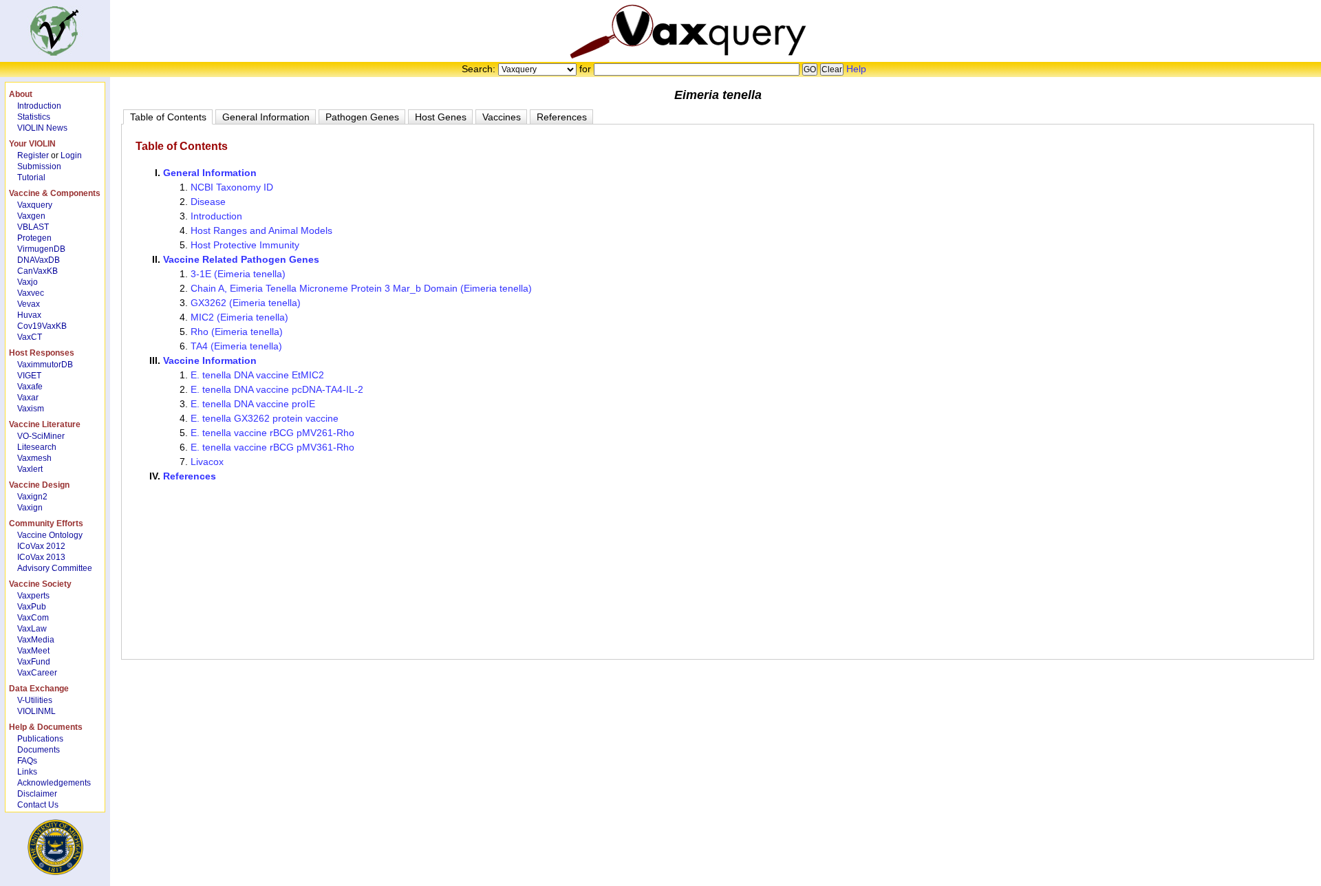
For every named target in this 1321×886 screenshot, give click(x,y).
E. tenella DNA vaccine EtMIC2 (257, 374)
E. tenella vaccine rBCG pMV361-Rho (272, 447)
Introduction (39, 106)
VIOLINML (36, 711)
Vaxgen (31, 216)
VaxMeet (33, 651)
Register (33, 155)
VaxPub (31, 607)
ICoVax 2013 (41, 557)
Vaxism (30, 408)
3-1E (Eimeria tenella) (238, 273)
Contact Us (37, 805)
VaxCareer (37, 673)
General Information (210, 172)
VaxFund (33, 662)
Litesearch (36, 447)
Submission (39, 166)
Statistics (33, 117)
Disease (208, 201)
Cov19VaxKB (42, 326)
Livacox (207, 461)
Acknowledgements (54, 783)
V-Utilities (34, 700)
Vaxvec (30, 293)
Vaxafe (30, 386)
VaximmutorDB (45, 364)
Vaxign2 (32, 496)
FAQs (27, 761)
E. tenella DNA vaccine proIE (253, 403)
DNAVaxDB (38, 260)
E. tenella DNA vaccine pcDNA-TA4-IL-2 (277, 389)
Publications (40, 739)
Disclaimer (37, 794)
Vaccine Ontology (50, 535)
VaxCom (33, 618)
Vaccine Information (210, 360)
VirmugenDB (41, 249)
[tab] (168, 116)
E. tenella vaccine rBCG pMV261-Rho (272, 432)
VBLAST (33, 227)
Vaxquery (34, 205)
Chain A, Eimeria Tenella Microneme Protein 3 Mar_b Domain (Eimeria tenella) (361, 288)
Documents (38, 750)
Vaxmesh (34, 458)
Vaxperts (33, 596)
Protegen (34, 238)
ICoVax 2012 (41, 546)
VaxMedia (35, 640)
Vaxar (28, 397)
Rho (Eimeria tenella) (237, 331)
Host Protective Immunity (245, 244)
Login (71, 155)
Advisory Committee (54, 568)
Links (27, 772)
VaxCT (29, 337)
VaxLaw (32, 629)
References (189, 476)
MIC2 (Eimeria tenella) (239, 317)
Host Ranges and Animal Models (261, 230)
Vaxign (30, 507)
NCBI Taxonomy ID (232, 187)
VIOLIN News (42, 128)
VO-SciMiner (41, 436)
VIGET (29, 375)
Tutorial (31, 177)
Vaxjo (27, 282)
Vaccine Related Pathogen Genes (241, 259)
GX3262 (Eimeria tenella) (246, 302)
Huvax (29, 315)
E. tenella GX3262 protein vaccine (265, 418)
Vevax (28, 304)
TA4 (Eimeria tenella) (236, 346)
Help (856, 68)
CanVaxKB (37, 271)
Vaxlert (30, 469)
